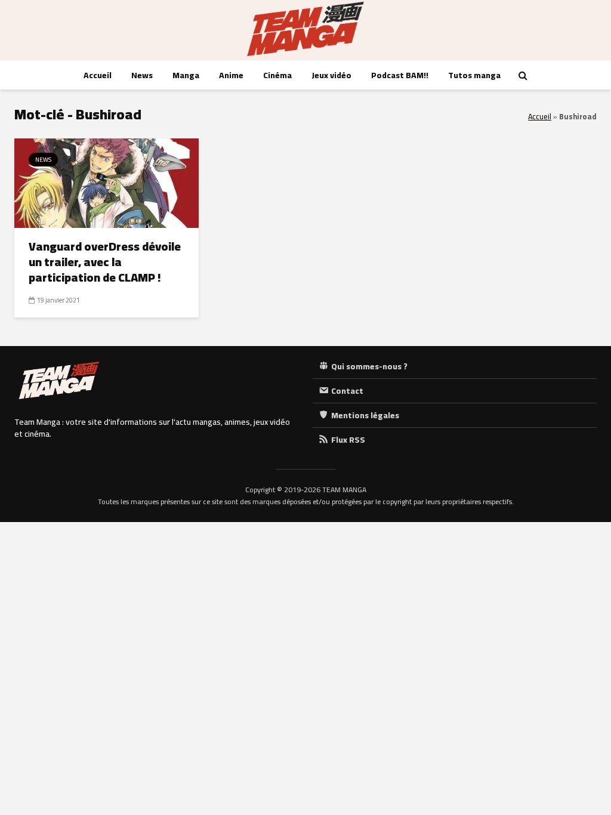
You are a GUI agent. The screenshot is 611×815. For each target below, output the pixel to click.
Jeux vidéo (331, 75)
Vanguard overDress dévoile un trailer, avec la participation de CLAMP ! (105, 262)
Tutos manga (474, 75)
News (142, 75)
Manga (185, 75)
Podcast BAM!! (399, 75)
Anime (231, 75)
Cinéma (277, 75)
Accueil (98, 75)
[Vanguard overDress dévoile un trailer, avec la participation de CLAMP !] (106, 182)
